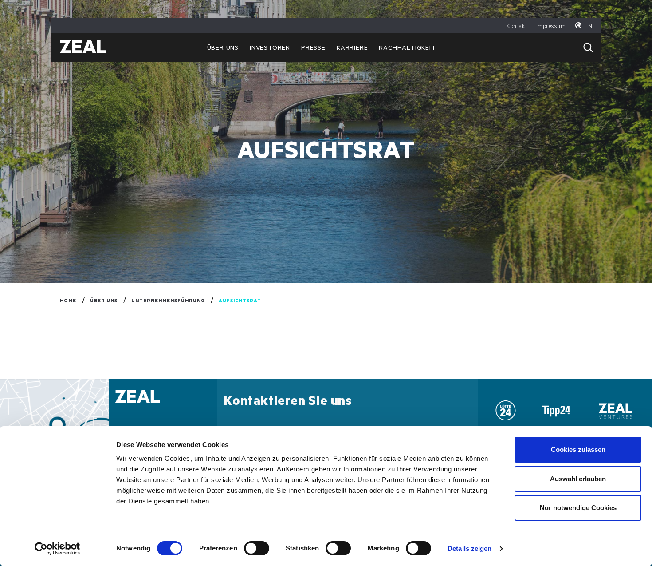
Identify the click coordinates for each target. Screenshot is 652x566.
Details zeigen (469, 548)
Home (68, 301)
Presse (313, 48)
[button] (588, 47)
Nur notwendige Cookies (578, 507)
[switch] (256, 548)
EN (588, 27)
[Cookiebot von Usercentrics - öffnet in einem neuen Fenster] (57, 548)
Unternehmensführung (168, 301)
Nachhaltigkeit (407, 48)
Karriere (352, 48)
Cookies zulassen (578, 449)
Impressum (551, 27)
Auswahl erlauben (578, 479)
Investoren (270, 48)
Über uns (223, 48)
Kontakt (517, 27)
